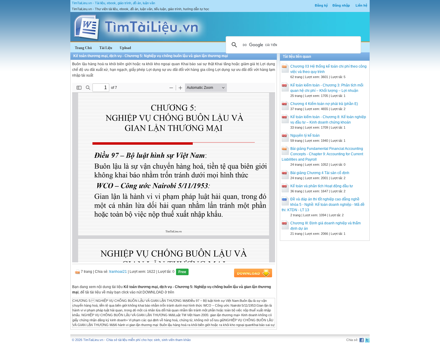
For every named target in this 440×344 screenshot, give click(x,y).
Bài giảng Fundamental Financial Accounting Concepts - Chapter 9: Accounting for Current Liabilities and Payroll (322, 154)
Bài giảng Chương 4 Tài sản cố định (319, 173)
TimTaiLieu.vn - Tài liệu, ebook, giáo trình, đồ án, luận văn (113, 3)
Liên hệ (361, 5)
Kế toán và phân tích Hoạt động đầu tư (321, 186)
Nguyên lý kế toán (305, 135)
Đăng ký (321, 5)
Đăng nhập (341, 5)
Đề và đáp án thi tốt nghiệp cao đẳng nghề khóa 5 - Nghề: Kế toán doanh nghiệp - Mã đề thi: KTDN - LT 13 (323, 204)
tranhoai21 (118, 272)
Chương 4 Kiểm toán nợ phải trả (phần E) (324, 104)
